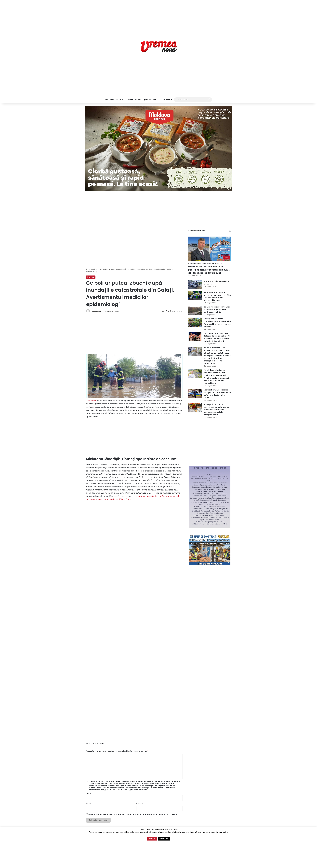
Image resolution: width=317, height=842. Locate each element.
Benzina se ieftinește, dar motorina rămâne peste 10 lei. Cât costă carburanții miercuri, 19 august (217, 296)
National (97, 269)
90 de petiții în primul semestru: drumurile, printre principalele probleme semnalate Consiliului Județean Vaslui (216, 409)
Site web (140, 804)
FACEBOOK (167, 99)
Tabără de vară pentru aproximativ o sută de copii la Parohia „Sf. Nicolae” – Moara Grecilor (217, 323)
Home (90, 269)
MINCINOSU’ (135, 99)
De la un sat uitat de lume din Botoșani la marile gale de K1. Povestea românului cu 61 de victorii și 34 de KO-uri (217, 337)
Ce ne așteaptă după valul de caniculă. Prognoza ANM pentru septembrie (217, 309)
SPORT (121, 99)
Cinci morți (91, 400)
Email (88, 804)
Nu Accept (164, 838)
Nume (88, 793)
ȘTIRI (109, 99)
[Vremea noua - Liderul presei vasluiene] (158, 47)
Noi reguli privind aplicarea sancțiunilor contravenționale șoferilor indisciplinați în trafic (217, 394)
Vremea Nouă (96, 311)
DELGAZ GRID (151, 99)
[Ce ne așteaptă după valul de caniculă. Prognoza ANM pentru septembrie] (195, 310)
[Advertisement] (158, 17)
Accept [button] (152, 838)
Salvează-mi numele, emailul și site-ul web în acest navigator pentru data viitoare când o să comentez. (133, 814)
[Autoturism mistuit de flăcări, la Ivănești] (195, 284)
